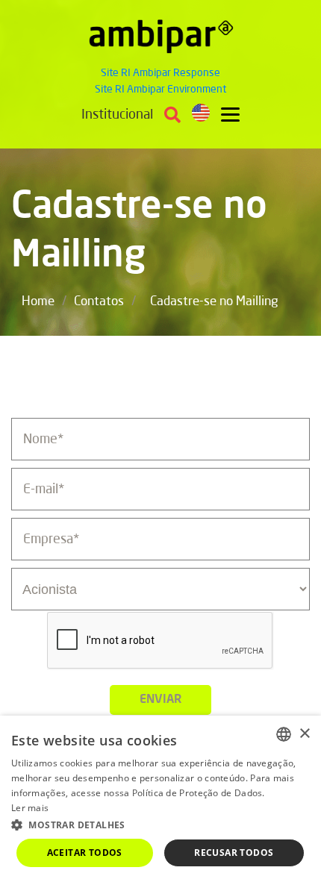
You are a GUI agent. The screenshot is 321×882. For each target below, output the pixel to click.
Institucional (117, 115)
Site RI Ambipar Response (160, 73)
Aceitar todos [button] (84, 852)
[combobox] (283, 734)
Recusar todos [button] (233, 852)
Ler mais (30, 807)
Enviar (160, 700)
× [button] (304, 733)
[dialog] (160, 799)
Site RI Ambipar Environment (160, 89)
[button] (160, 824)
